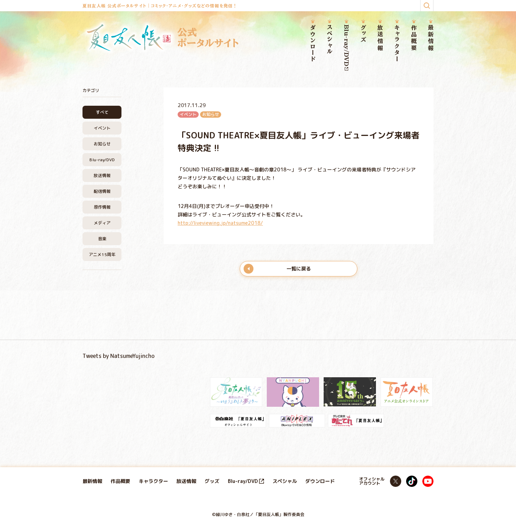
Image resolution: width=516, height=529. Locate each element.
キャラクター (397, 43)
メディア (102, 223)
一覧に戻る (298, 268)
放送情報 (380, 38)
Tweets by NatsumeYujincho (118, 356)
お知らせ (102, 144)
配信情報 (102, 191)
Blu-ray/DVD (346, 45)
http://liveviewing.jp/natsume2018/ (220, 223)
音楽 (102, 239)
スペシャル (329, 40)
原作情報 (102, 207)
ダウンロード (313, 44)
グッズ (363, 34)
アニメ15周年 (102, 254)
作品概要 (414, 38)
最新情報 (431, 38)
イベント (102, 128)
